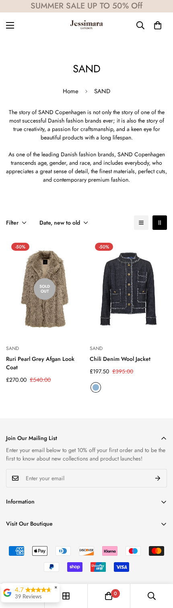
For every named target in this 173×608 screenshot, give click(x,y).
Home (70, 91)
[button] (157, 25)
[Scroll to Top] (158, 565)
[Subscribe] (158, 478)
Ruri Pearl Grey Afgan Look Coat (40, 363)
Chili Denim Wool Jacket (120, 359)
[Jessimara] (86, 25)
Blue (96, 387)
